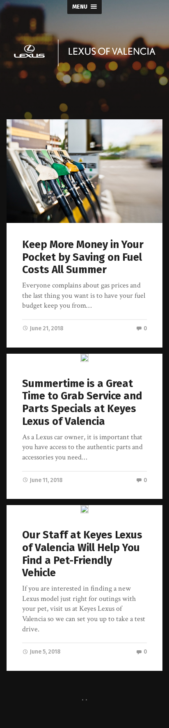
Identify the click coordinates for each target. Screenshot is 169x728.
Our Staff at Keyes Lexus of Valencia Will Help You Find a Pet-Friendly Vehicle (82, 554)
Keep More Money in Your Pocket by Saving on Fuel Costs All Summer (83, 257)
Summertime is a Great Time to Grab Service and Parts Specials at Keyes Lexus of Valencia (82, 402)
